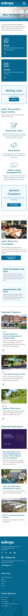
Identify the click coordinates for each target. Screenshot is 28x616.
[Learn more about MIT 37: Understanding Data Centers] (24, 522)
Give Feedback (14, 205)
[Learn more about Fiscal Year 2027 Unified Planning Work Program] (24, 494)
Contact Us (3, 581)
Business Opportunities (6, 577)
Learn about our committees (11, 257)
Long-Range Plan (5, 601)
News (2, 583)
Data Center (4, 599)
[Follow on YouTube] (14, 552)
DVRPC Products (5, 597)
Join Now (13, 99)
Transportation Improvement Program (10, 603)
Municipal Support (5, 606)
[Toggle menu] (24, 3)
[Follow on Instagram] (6, 552)
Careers (3, 579)
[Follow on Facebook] (2, 552)
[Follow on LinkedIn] (10, 552)
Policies (3, 586)
